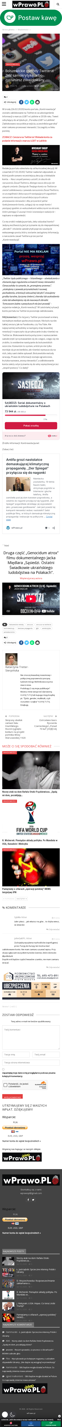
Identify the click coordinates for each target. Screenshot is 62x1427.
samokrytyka (46, 628)
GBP (21, 1135)
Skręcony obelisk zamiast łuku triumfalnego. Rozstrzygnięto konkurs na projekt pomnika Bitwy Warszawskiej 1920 (15, 729)
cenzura (30, 624)
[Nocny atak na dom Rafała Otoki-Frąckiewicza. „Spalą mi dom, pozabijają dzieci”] (31, 770)
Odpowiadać (54, 929)
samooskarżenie (9, 632)
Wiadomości (12, 64)
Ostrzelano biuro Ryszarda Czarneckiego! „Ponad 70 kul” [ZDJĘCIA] (45, 724)
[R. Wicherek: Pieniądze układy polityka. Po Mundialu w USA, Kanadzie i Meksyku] (31, 819)
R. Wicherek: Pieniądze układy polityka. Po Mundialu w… (37, 1293)
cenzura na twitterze (43, 624)
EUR (10, 1135)
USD (15, 1135)
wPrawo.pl (31, 1413)
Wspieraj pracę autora (31, 578)
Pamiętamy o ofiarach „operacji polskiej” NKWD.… (36, 1316)
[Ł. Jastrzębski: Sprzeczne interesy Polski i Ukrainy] (8, 1272)
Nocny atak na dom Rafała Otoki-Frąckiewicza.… (33, 1259)
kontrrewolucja (9, 628)
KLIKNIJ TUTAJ (26, 695)
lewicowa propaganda (25, 628)
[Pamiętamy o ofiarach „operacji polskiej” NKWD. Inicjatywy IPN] (31, 867)
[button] (9, 1414)
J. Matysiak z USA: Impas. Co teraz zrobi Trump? (36, 1304)
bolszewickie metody (16, 624)
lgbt (37, 628)
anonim (9, 1349)
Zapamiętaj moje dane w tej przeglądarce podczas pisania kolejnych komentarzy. (28, 1074)
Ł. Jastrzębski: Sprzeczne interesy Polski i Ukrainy (36, 1270)
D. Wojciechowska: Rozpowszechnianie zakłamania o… (36, 1282)
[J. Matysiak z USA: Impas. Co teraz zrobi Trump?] (8, 1306)
